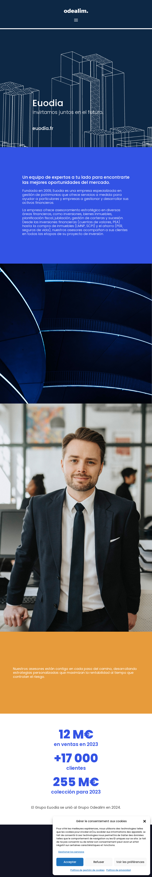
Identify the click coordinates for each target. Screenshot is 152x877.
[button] (144, 821)
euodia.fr (42, 128)
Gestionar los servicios (71, 851)
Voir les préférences (130, 862)
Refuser (98, 862)
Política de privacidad (118, 870)
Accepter (70, 862)
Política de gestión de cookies (87, 870)
